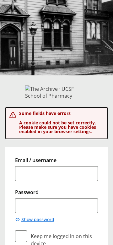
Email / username (35, 160)
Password (27, 192)
